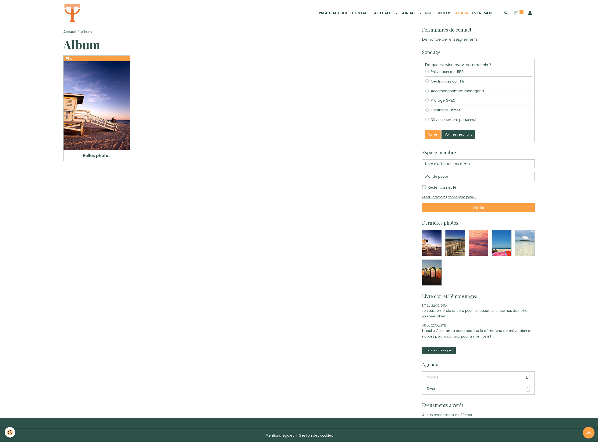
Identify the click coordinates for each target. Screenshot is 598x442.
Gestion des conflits (448, 81)
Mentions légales (279, 435)
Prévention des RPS (447, 71)
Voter (433, 134)
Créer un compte (433, 197)
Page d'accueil (333, 13)
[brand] (73, 13)
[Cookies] (10, 432)
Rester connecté (442, 187)
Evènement (483, 13)
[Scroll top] (588, 432)
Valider (478, 207)
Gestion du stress (445, 110)
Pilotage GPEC (443, 100)
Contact (361, 13)
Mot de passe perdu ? (462, 197)
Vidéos (444, 13)
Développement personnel (453, 119)
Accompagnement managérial (457, 91)
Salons (477, 377)
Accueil (69, 31)
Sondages (411, 13)
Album (461, 13)
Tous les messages (439, 350)
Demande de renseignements (450, 39)
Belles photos (96, 155)
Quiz (429, 13)
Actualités (385, 13)
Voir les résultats (458, 134)
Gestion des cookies (316, 435)
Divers (477, 388)
